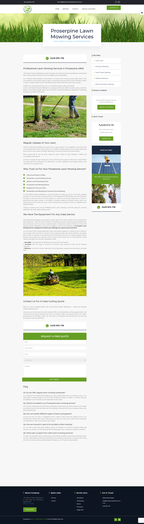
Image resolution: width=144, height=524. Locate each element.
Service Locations (88, 9)
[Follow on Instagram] (119, 2)
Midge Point (80, 510)
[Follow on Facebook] (116, 2)
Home (57, 9)
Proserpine (69, 41)
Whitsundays (80, 501)
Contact (75, 9)
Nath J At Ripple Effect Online (39, 519)
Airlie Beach (80, 498)
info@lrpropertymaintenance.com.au (70, 2)
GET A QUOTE (54, 379)
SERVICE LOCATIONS (106, 107)
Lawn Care (99, 60)
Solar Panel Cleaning (103, 72)
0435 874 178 (30, 2)
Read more (30, 509)
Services (66, 9)
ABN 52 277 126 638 (28, 503)
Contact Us (113, 7)
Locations (61, 41)
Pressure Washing (102, 66)
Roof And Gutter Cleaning (105, 84)
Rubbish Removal (102, 78)
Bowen (79, 504)
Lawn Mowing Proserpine (82, 41)
